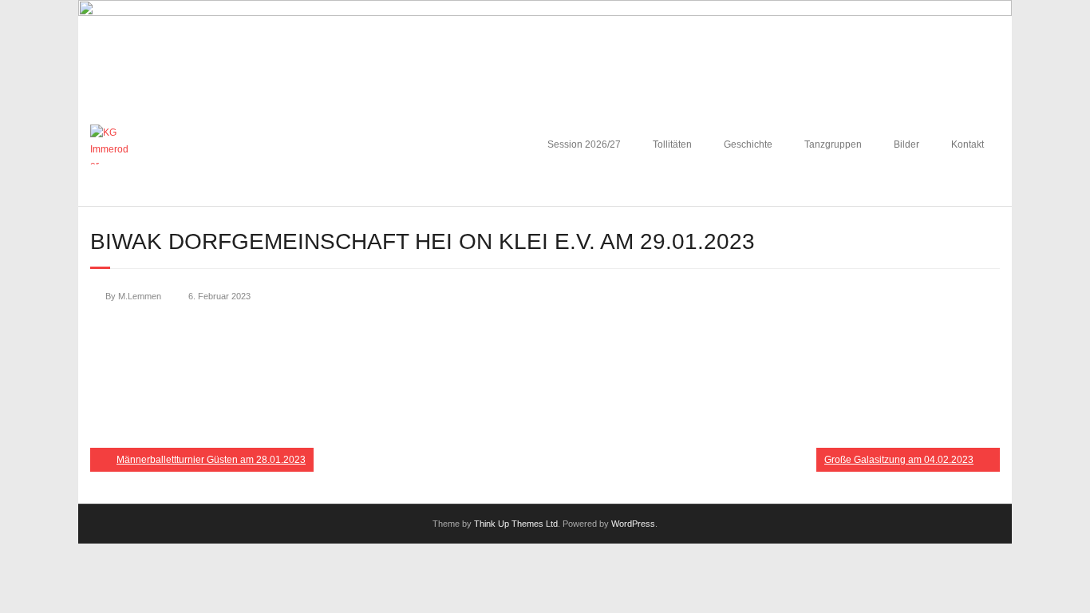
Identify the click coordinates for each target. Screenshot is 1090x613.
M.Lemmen (139, 296)
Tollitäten (672, 144)
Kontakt (967, 144)
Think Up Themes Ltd (516, 523)
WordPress (633, 523)
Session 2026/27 (584, 144)
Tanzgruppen (833, 144)
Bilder (906, 144)
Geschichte (748, 144)
